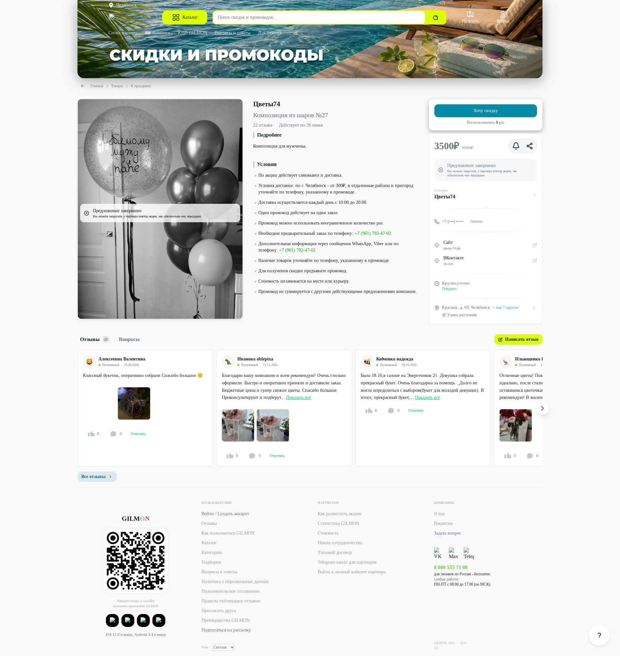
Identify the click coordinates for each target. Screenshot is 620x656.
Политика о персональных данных (235, 581)
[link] (599, 635)
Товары (117, 86)
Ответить (138, 434)
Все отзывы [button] (93, 476)
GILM (136, 518)
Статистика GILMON (338, 523)
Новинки (161, 32)
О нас (439, 513)
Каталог (190, 17)
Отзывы (209, 523)
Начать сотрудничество (340, 542)
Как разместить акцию (339, 513)
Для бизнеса (270, 32)
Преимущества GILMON (226, 620)
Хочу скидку (485, 110)
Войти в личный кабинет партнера (352, 571)
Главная (96, 86)
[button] (112, 620)
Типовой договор (335, 552)
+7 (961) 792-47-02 (373, 233)
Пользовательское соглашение (231, 591)
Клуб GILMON (192, 32)
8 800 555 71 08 (451, 567)
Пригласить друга (219, 610)
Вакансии (443, 523)
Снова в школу (123, 32)
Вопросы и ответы (232, 32)
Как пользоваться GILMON (228, 533)
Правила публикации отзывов (231, 601)
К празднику (141, 86)
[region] (310, 408)
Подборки (211, 562)
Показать (476, 221)
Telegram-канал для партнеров (347, 562)
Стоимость (328, 533)
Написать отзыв (522, 339)
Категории (212, 552)
